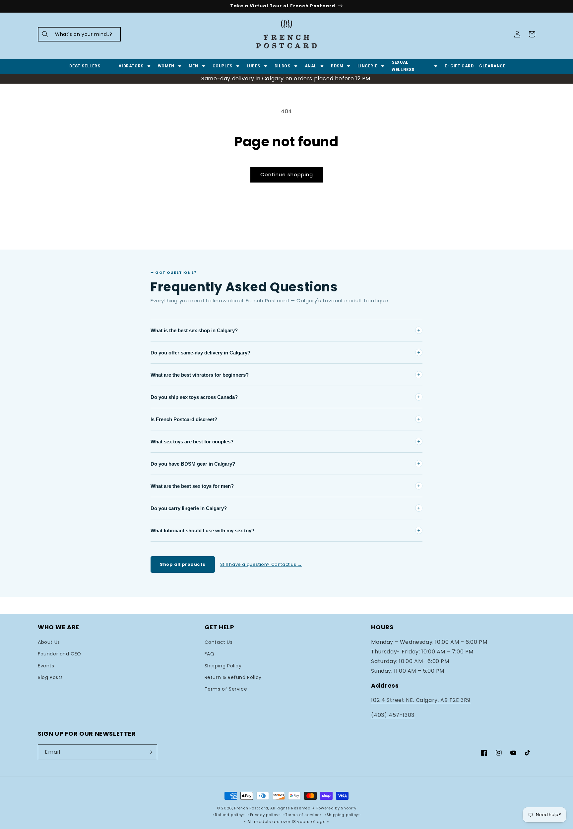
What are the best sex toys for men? (192, 486)
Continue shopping (286, 174)
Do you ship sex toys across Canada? (194, 397)
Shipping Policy (223, 665)
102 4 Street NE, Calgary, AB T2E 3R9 (421, 700)
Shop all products (183, 564)
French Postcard (251, 808)
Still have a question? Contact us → (261, 564)
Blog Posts (50, 677)
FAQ (210, 653)
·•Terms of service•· (303, 814)
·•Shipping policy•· (342, 814)
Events (46, 665)
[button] (79, 34)
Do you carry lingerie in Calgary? (189, 508)
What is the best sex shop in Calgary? (194, 330)
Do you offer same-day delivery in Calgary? (200, 352)
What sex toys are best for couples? (192, 441)
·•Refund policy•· (229, 814)
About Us (49, 642)
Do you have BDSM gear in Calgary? (193, 464)
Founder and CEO (59, 653)
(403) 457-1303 (392, 715)
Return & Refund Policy (233, 677)
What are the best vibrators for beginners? (200, 375)
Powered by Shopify (336, 808)
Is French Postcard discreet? (184, 419)
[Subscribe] (149, 752)
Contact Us (219, 642)
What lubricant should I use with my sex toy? (202, 530)
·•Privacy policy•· (264, 814)
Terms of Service (226, 689)
